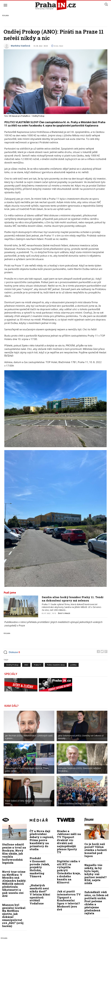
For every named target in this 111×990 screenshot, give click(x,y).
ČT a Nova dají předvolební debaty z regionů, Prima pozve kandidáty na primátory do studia (42, 840)
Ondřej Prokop (12, 665)
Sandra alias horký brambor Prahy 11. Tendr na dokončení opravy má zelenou (72, 598)
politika (73, 665)
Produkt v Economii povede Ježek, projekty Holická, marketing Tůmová (40, 867)
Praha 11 (37, 665)
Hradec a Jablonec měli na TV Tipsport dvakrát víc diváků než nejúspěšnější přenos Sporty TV (69, 841)
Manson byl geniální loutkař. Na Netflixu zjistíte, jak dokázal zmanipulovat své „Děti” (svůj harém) (14, 915)
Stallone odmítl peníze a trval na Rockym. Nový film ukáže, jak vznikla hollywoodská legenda (14, 853)
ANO (26, 665)
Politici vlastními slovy (56, 665)
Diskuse (14, 652)
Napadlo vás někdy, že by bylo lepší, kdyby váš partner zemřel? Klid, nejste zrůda (95, 874)
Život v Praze (64, 613)
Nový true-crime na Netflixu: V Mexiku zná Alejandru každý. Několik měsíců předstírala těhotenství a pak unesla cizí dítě (14, 884)
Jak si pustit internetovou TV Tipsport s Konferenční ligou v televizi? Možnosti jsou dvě (69, 900)
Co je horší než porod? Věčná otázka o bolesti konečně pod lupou (95, 850)
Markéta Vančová (20, 45)
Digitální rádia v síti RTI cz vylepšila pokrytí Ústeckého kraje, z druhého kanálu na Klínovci (69, 871)
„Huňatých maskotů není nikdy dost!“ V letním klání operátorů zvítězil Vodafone (40, 894)
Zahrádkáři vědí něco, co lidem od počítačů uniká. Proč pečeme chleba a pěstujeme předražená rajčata (96, 902)
